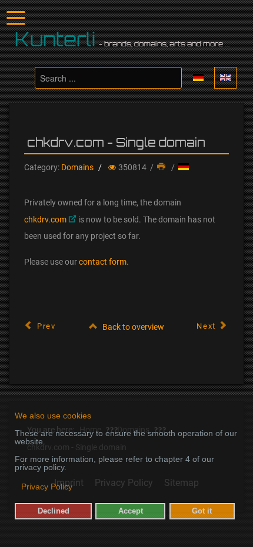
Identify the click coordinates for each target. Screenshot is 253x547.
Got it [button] (202, 511)
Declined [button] (53, 511)
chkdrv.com (45, 219)
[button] (15, 487)
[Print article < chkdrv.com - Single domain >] (162, 167)
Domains (77, 167)
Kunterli (55, 39)
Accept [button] (130, 511)
